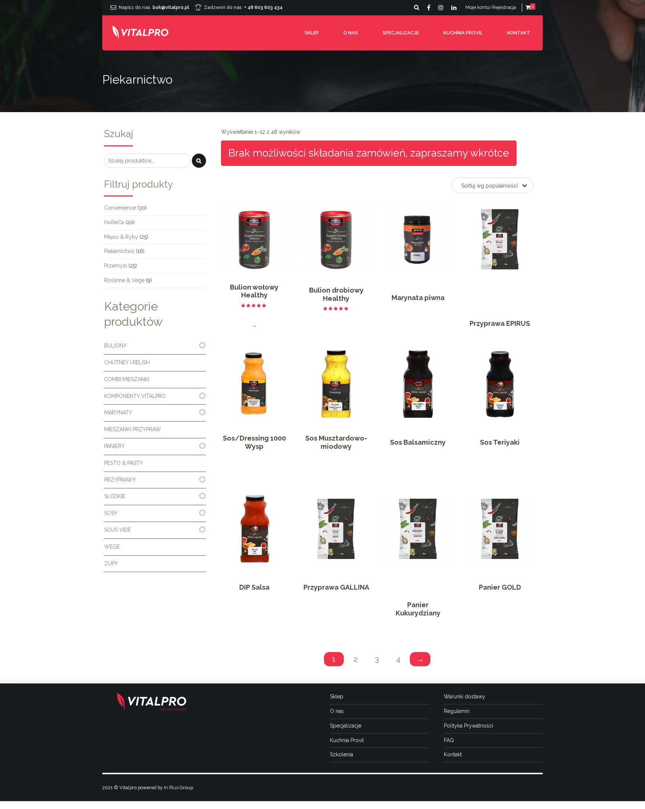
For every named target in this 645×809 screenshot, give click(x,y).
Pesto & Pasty (123, 463)
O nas (350, 32)
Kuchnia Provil (463, 32)
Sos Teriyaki (500, 442)
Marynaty (118, 413)
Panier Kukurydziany (418, 609)
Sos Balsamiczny (418, 442)
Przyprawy (120, 480)
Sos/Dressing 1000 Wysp (254, 442)
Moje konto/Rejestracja (490, 7)
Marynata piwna (418, 298)
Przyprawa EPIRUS (500, 323)
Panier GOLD (500, 587)
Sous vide (117, 530)
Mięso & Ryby (121, 237)
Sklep (312, 32)
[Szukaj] (199, 161)
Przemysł (115, 266)
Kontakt (518, 32)
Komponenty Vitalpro (135, 396)
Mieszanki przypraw (132, 429)
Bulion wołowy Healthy (254, 291)
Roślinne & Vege (124, 280)
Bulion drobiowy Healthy (336, 294)
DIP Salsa (254, 587)
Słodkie (114, 496)
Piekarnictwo (119, 251)
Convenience (120, 208)
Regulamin (457, 711)
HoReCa (114, 222)
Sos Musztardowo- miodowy (336, 442)
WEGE (112, 547)
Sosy (111, 513)
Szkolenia (341, 754)
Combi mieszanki (126, 379)
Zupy (111, 563)
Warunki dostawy (464, 697)
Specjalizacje (401, 32)
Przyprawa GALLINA (336, 587)
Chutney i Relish (127, 362)
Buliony (115, 346)
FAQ (449, 740)
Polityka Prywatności (468, 726)
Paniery (114, 446)
